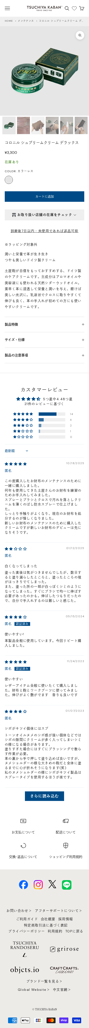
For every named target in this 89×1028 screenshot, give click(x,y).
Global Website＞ (34, 989)
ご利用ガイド (27, 919)
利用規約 (55, 931)
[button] (23, 414)
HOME (9, 20)
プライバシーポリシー (26, 931)
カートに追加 (44, 196)
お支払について (23, 832)
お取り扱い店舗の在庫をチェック (44, 215)
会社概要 (48, 919)
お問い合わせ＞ (19, 911)
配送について (66, 832)
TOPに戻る (74, 931)
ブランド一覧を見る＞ (44, 981)
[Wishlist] (74, 8)
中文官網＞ (62, 989)
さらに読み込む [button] (44, 796)
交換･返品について (23, 857)
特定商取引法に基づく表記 (46, 925)
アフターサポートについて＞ (58, 911)
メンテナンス (26, 20)
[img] (16, 464)
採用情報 (65, 919)
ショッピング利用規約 (65, 857)
